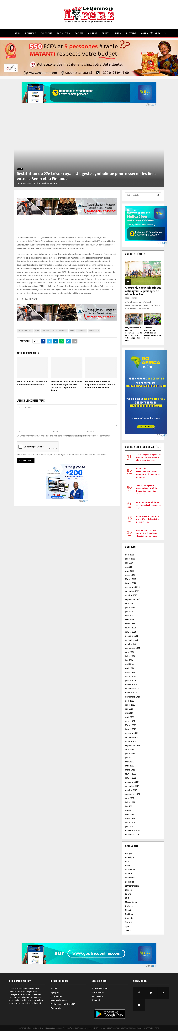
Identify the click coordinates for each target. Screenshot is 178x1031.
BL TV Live (131, 33)
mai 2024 (129, 664)
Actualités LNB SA (150, 33)
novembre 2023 (132, 689)
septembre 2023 (132, 697)
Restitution (94, 331)
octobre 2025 (131, 595)
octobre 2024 (131, 644)
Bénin (37, 331)
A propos (54, 992)
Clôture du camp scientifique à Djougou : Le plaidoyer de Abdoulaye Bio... (143, 291)
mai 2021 (129, 810)
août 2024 (129, 652)
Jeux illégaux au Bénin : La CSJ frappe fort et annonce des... (148, 505)
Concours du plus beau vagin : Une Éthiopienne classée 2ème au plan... (146, 533)
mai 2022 (129, 762)
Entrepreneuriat (132, 886)
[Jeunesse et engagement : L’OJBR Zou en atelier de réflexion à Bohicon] (152, 319)
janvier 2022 (130, 778)
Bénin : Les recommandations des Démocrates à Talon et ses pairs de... (148, 473)
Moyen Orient (131, 902)
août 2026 (129, 555)
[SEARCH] (158, 195)
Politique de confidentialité (62, 1004)
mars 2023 (130, 721)
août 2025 (129, 603)
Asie (127, 861)
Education (129, 882)
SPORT (105, 33)
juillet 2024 (130, 656)
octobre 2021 (131, 790)
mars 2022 (130, 770)
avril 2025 (129, 620)
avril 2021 (129, 814)
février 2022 (130, 774)
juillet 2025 (130, 607)
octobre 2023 (131, 693)
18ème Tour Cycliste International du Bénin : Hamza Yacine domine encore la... (147, 489)
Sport (127, 926)
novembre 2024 (132, 640)
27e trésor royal (24, 331)
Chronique (130, 870)
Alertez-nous (98, 992)
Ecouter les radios (100, 988)
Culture (128, 874)
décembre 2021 (132, 782)
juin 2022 (129, 757)
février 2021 (130, 822)
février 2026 (130, 579)
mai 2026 (129, 567)
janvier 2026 (130, 583)
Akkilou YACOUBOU (28, 183)
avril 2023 (129, 717)
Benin (127, 865)
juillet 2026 (130, 559)
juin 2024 (129, 660)
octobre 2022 (131, 741)
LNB (127, 898)
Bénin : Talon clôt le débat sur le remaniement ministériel (32, 383)
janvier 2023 (130, 729)
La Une (128, 894)
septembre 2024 (132, 648)
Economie (129, 878)
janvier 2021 (130, 827)
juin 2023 (129, 709)
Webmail (96, 1000)
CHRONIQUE (46, 33)
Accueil (53, 988)
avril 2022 (129, 766)
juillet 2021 (130, 802)
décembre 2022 (132, 733)
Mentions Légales (58, 1000)
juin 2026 (129, 563)
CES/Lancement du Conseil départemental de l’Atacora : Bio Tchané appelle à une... (133, 334)
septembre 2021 (132, 794)
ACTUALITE (62, 33)
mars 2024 (130, 672)
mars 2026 (130, 575)
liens (72, 331)
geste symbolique (60, 331)
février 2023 (130, 725)
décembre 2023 (132, 684)
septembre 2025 (132, 599)
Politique (129, 914)
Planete (128, 910)
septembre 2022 (132, 745)
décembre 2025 (132, 587)
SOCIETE (79, 33)
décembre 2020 (132, 831)
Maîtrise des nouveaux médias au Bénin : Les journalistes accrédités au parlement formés (66, 386)
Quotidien (129, 918)
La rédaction (56, 996)
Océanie (129, 906)
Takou (128, 930)
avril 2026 (129, 571)
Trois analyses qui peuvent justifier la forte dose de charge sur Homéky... (148, 457)
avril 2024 (129, 668)
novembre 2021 (132, 786)
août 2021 (129, 798)
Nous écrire (97, 996)
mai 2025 (129, 616)
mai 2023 (129, 713)
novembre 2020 (132, 835)
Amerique (129, 857)
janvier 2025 (130, 632)
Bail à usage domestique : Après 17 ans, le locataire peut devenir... (148, 519)
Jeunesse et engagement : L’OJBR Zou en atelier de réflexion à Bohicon (152, 332)
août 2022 (129, 749)
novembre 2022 (132, 737)
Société (20, 169)
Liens (116, 33)
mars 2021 (130, 818)
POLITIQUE (30, 33)
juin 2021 (129, 806)
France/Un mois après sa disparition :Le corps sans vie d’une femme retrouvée (100, 384)
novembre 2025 (132, 591)
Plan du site (55, 1008)
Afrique (128, 853)
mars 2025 (130, 624)
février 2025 (130, 628)
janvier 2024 (130, 680)
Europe (128, 890)
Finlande (46, 331)
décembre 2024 (132, 636)
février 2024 (130, 676)
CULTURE (92, 33)
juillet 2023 (130, 705)
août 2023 (129, 701)
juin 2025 (129, 612)
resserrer (82, 331)
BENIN (17, 33)
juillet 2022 (130, 753)
